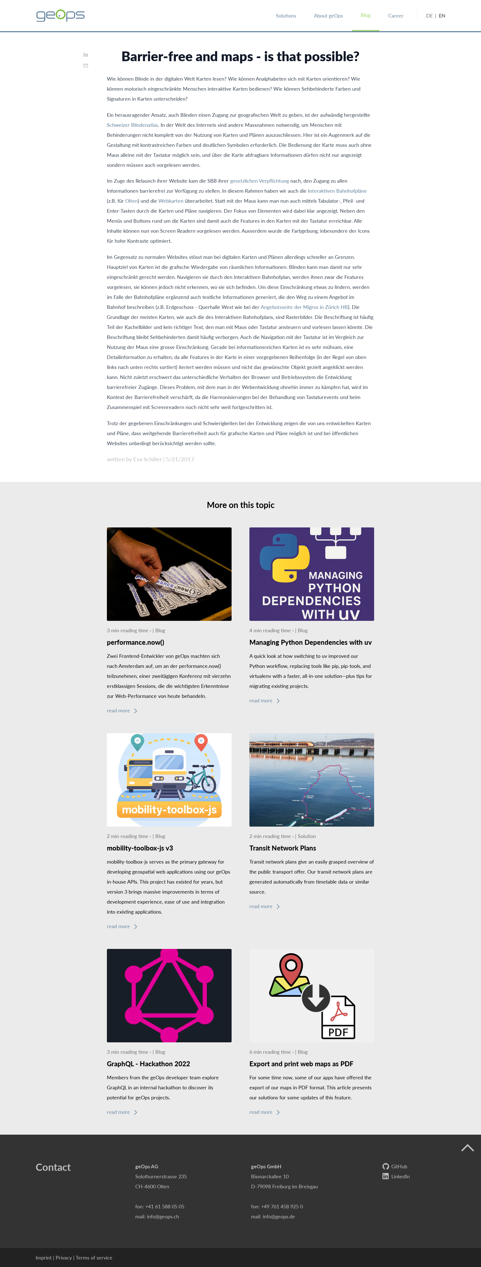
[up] (468, 1148)
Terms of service (94, 1257)
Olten (131, 200)
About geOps (328, 15)
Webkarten (170, 200)
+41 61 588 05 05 (164, 1206)
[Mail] (85, 65)
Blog (365, 14)
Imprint (43, 1257)
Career (396, 15)
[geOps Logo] (60, 15)
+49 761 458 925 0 (282, 1206)
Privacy (64, 1257)
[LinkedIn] (85, 54)
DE (429, 15)
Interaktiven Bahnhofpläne (337, 190)
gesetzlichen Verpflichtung (259, 180)
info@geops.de (279, 1216)
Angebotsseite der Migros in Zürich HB (304, 306)
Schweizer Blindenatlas (132, 124)
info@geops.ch (163, 1216)
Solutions (286, 15)
